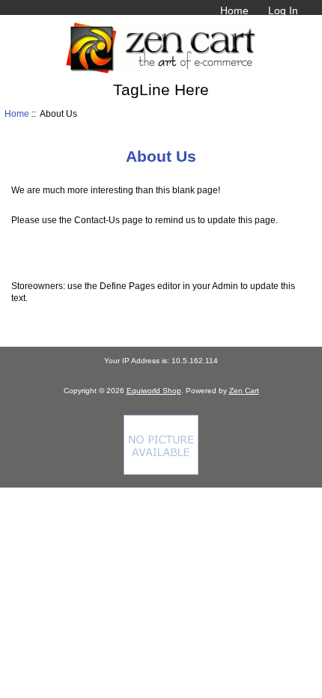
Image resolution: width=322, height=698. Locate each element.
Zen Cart (244, 390)
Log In (283, 10)
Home (234, 10)
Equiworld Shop (154, 390)
